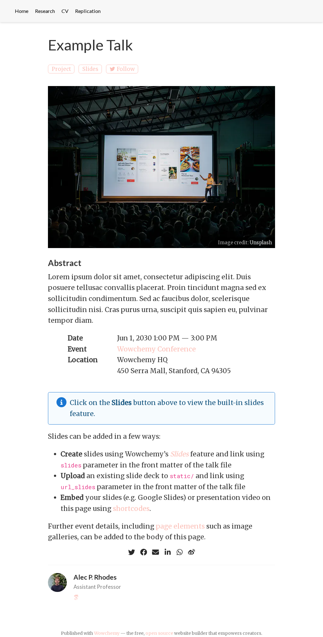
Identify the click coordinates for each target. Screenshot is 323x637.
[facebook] (143, 552)
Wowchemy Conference (156, 349)
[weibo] (191, 552)
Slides (90, 69)
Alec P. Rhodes (95, 577)
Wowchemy (107, 633)
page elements (180, 526)
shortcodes (131, 508)
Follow (126, 69)
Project (61, 69)
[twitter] (131, 552)
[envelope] (155, 552)
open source (159, 633)
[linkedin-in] (167, 552)
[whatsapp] (179, 552)
